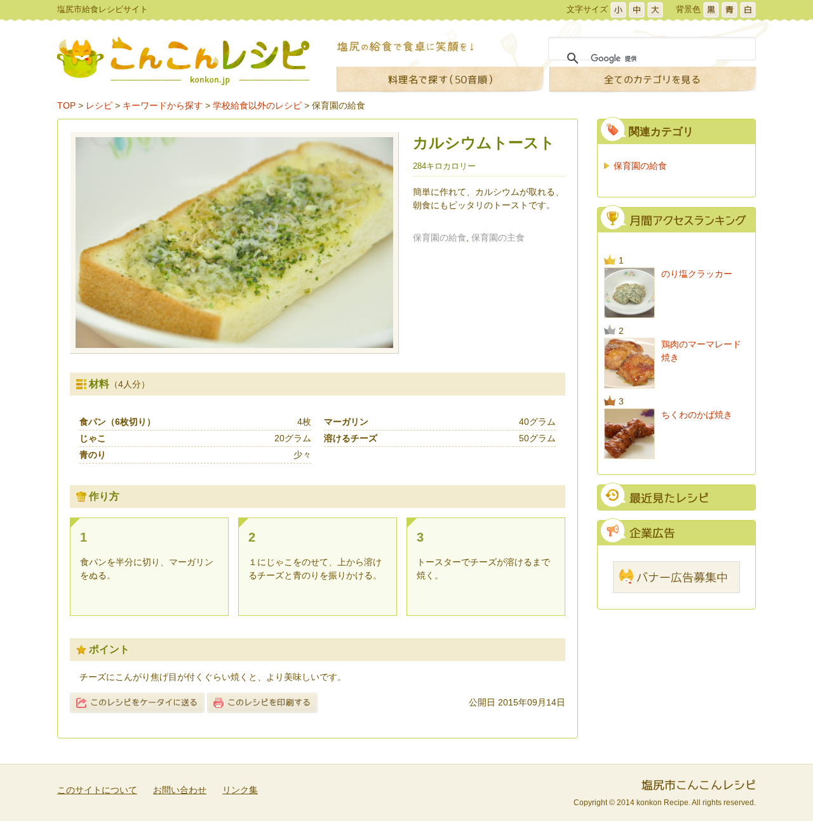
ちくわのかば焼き (696, 415)
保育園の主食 (498, 237)
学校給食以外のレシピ (257, 105)
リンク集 (240, 790)
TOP (66, 105)
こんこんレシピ (183, 61)
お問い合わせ (179, 790)
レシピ (99, 105)
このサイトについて (97, 790)
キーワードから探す (163, 105)
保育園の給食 (338, 105)
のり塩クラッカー (696, 274)
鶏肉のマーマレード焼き (701, 351)
